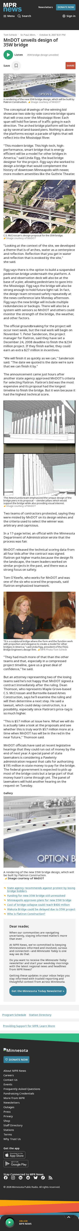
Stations (8, 1130)
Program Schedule (14, 1014)
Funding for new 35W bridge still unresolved (36, 895)
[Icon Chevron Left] (7, 830)
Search (26, 16)
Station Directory (40, 1014)
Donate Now (66, 7)
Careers (8, 1075)
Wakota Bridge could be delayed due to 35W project (41, 909)
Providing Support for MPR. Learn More (29, 1026)
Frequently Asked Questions (21, 1089)
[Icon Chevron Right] (72, 830)
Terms (7, 1134)
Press (7, 1111)
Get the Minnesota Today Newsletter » (38, 991)
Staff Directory (13, 1125)
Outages (8, 1107)
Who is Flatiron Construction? (26, 914)
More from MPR (14, 1098)
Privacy (8, 1116)
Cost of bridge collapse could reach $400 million (38, 904)
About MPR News (14, 1070)
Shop (6, 1121)
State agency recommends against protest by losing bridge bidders (41, 889)
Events (7, 1084)
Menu (11, 16)
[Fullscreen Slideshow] (7, 803)
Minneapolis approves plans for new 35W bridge (39, 900)
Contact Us (10, 1080)
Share (70, 65)
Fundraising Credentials (18, 1093)
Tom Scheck (10, 34)
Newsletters (11, 1102)
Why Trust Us (12, 1139)
